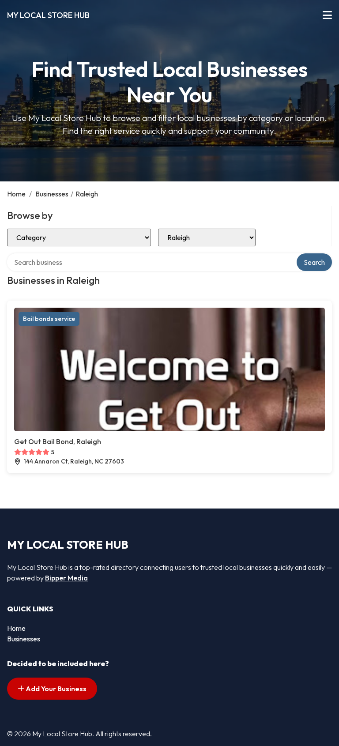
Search (314, 262)
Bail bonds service (49, 319)
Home (16, 193)
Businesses (51, 193)
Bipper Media (66, 577)
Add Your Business (55, 688)
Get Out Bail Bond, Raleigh (57, 441)
